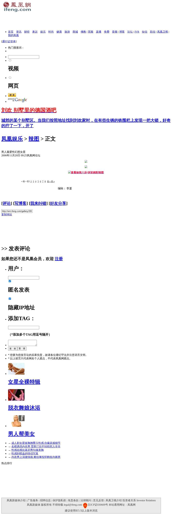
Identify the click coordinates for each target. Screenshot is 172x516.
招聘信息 (45, 500)
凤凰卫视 (162, 31)
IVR (137, 31)
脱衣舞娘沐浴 (24, 408)
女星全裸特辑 (24, 382)
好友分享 (58, 203)
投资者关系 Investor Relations (139, 500)
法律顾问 (85, 500)
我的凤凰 (13, 35)
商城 (75, 31)
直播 (98, 31)
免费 (106, 31)
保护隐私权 (59, 500)
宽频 (90, 31)
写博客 (20, 203)
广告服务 (32, 500)
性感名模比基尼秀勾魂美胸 (27, 450)
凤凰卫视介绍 (114, 500)
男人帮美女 (21, 434)
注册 (59, 259)
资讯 (19, 31)
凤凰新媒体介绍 (16, 500)
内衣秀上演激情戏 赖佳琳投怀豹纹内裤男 (35, 457)
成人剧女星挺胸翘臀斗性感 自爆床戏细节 (35, 443)
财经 (27, 31)
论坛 (130, 31)
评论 (7, 203)
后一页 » (51, 181)
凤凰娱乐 (12, 139)
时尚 (51, 31)
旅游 (67, 31)
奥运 (35, 31)
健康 (59, 31)
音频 (114, 31)
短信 (144, 31)
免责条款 (73, 500)
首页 (10, 31)
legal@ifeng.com (73, 504)
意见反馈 (98, 500)
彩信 (152, 31)
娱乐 (43, 31)
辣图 (34, 139)
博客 (122, 31)
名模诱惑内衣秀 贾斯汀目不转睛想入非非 (35, 446)
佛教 (83, 31)
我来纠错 (38, 203)
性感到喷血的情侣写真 (24, 453)
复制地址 (6, 214)
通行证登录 (9, 41)
